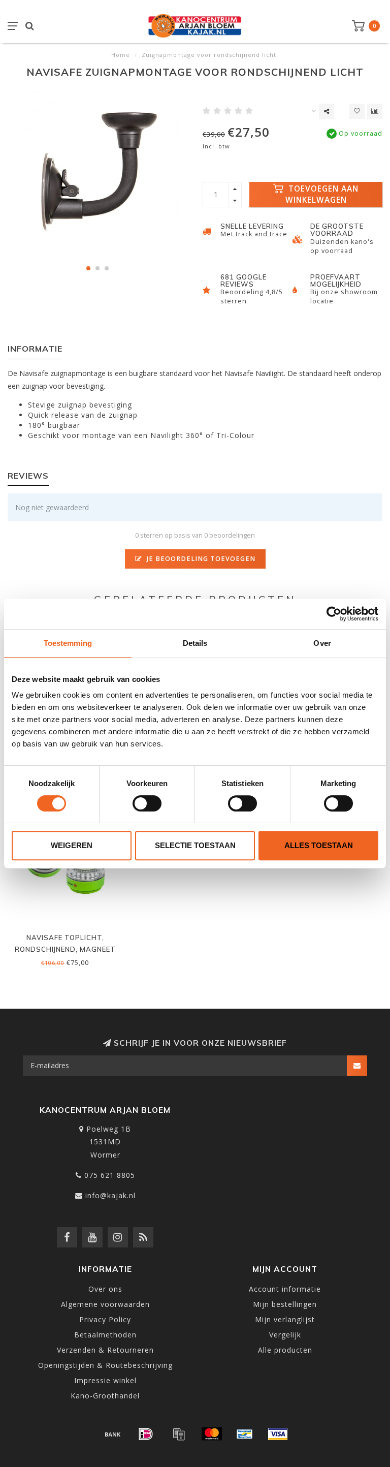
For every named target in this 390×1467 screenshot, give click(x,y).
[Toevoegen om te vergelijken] (374, 111)
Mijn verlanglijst (285, 1319)
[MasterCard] (211, 1434)
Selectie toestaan (195, 845)
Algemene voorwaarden (105, 1304)
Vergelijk (285, 1334)
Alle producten (285, 1350)
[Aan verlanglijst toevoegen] (357, 111)
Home (120, 54)
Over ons (105, 1289)
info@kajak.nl (110, 1195)
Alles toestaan (318, 845)
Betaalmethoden (105, 1334)
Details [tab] (195, 643)
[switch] (147, 803)
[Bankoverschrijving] (112, 1434)
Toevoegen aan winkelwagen (322, 194)
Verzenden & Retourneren (105, 1350)
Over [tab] (322, 643)
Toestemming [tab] (68, 643)
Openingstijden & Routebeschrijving (105, 1365)
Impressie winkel (105, 1380)
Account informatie (285, 1289)
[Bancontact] (244, 1434)
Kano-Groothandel (105, 1395)
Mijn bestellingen (285, 1304)
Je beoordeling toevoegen (200, 558)
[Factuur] (178, 1434)
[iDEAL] (145, 1434)
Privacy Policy (105, 1319)
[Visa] (277, 1434)
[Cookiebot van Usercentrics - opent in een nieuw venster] (333, 613)
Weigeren (71, 845)
